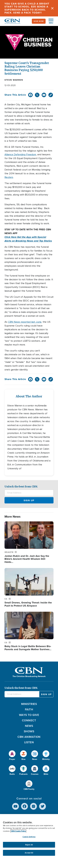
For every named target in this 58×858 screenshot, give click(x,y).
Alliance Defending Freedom (20, 154)
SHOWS (29, 731)
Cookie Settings (29, 836)
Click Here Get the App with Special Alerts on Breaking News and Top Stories (28, 239)
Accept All (29, 852)
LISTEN (29, 742)
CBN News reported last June (24, 321)
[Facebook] (30, 95)
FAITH (29, 709)
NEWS (29, 726)
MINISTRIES (29, 704)
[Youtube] (15, 806)
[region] (29, 836)
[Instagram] (33, 806)
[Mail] (44, 95)
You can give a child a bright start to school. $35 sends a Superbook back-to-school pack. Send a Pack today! (27, 8)
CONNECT (29, 720)
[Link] (50, 95)
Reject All (29, 844)
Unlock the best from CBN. (21, 486)
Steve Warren (14, 79)
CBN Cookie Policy (18, 831)
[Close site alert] (52, 8)
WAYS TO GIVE (29, 715)
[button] (49, 21)
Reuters (9, 177)
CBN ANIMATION (29, 737)
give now (39, 21)
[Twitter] (37, 95)
